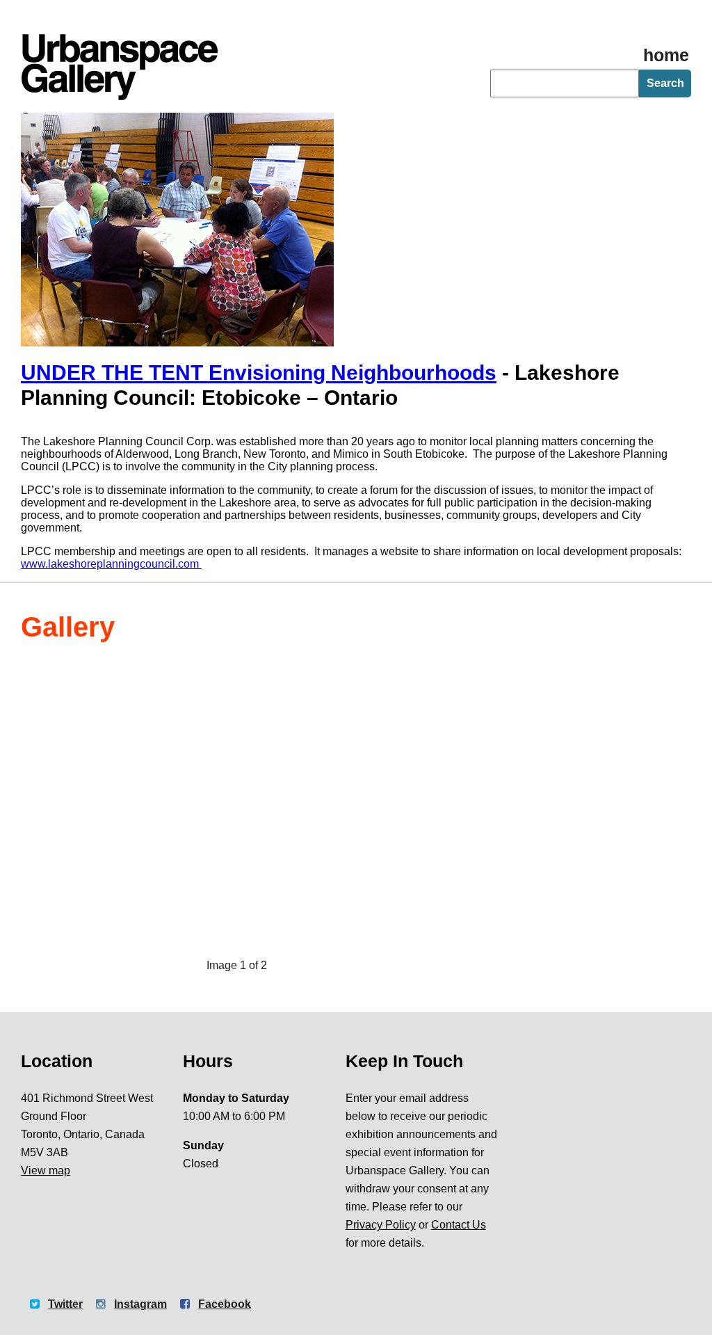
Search (665, 83)
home (666, 55)
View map (45, 1170)
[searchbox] (564, 83)
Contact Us (458, 1225)
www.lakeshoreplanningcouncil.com (111, 564)
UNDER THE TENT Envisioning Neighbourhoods (258, 372)
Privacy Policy (381, 1225)
